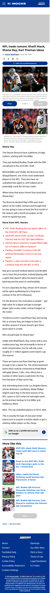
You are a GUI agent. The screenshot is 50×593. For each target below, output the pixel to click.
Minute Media (14, 576)
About (5, 543)
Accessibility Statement (13, 565)
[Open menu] (3, 3)
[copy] (17, 59)
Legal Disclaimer (38, 561)
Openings (34, 543)
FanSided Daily (9, 552)
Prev (10, 103)
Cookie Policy (8, 561)
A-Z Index (35, 565)
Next (40, 103)
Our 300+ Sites (37, 547)
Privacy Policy (8, 556)
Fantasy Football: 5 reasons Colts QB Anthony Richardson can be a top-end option (23, 254)
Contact (6, 547)
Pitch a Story (36, 552)
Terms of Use (36, 556)
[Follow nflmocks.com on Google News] (44, 432)
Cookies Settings (10, 570)
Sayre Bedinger (12, 54)
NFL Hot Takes (15, 524)
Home (4, 524)
